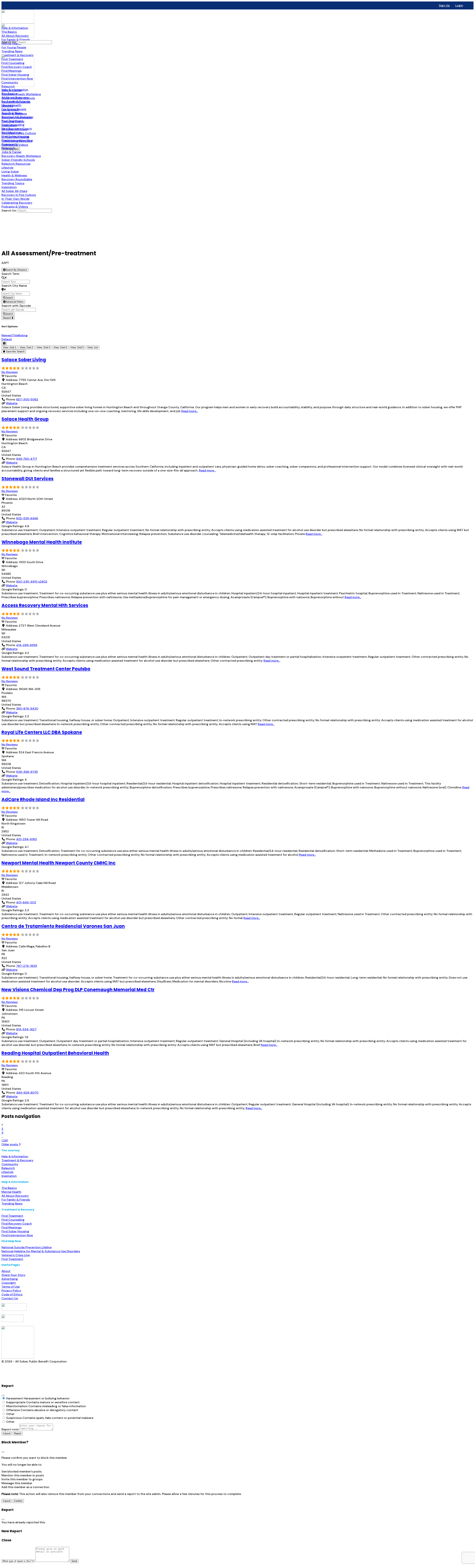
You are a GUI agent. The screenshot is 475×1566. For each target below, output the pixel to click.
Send (74, 1561)
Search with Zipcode (16, 306)
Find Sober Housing (15, 1231)
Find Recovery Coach (16, 1224)
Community (9, 1164)
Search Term (10, 274)
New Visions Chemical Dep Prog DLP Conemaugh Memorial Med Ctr (78, 990)
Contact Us (9, 1298)
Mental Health (11, 1192)
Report (17, 1433)
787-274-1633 (26, 966)
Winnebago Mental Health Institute (41, 542)
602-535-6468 (27, 518)
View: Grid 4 (60, 347)
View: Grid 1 (9, 347)
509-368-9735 (27, 772)
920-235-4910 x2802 (31, 582)
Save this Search (14, 351)
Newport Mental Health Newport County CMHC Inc (58, 863)
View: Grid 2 (26, 347)
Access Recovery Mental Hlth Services (44, 605)
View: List (92, 347)
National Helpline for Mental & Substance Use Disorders (40, 1251)
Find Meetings (11, 1227)
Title (15, 335)
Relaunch (8, 1168)
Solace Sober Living (23, 360)
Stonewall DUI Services (27, 479)
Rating (23, 335)
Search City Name (14, 286)
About (5, 1271)
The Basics (9, 1188)
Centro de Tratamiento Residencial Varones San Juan (63, 926)
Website (11, 403)
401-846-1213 (26, 902)
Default (6, 339)
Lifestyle (7, 1172)
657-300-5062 (27, 399)
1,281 (4, 1140)
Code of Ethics (11, 1294)
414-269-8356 (26, 645)
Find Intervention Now (17, 1235)
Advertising (9, 1279)
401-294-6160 (26, 839)
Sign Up (444, 5)
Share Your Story (13, 1275)
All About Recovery (15, 1196)
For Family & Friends (15, 1200)
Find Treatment (12, 1216)
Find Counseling (12, 1220)
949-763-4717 (26, 459)
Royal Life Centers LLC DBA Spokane (41, 732)
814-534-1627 (26, 1029)
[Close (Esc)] (2, 1395)
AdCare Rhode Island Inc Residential (43, 799)
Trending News (11, 1203)
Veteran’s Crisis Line (15, 1255)
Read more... (189, 411)
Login (459, 5)
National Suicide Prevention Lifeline (26, 1247)
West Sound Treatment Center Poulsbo (45, 669)
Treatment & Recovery (17, 1160)
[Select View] (4, 343)
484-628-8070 (27, 1093)
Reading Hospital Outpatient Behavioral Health (55, 1053)
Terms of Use (10, 1287)
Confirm (18, 1501)
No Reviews (9, 372)
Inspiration (9, 1176)
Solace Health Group (25, 419)
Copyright (8, 1283)
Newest (7, 318)
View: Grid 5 (77, 347)
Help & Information (14, 1156)
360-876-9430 (27, 708)
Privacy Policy (11, 1291)
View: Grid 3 (43, 347)
